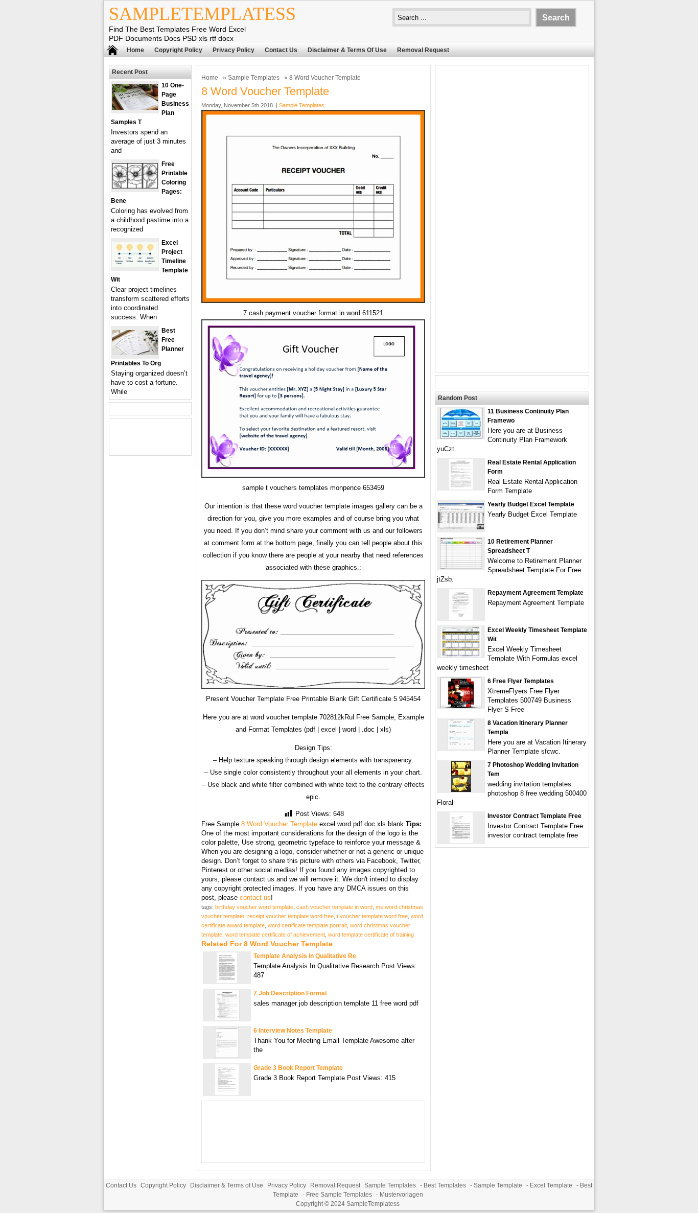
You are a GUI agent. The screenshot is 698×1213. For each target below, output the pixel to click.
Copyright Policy (178, 50)
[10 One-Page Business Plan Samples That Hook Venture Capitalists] (135, 107)
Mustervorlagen (401, 1194)
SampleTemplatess (202, 14)
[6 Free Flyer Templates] (460, 706)
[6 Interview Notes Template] (227, 1055)
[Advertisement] (512, 218)
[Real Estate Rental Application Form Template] (461, 487)
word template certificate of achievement (275, 934)
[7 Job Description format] (227, 1018)
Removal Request (423, 50)
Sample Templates (254, 77)
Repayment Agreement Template (535, 592)
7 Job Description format (290, 993)
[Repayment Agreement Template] (461, 617)
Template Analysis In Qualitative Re (304, 956)
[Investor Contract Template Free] (461, 841)
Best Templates (445, 1185)
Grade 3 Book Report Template (298, 1067)
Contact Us (281, 50)
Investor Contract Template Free (534, 816)
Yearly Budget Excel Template (530, 504)
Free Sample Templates (339, 1194)
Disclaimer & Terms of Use (347, 50)
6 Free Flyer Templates (520, 681)
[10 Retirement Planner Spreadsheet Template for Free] (461, 566)
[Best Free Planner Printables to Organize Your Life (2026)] (135, 353)
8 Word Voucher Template (279, 824)
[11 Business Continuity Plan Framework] (461, 436)
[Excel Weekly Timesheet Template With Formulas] (461, 655)
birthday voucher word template (254, 907)
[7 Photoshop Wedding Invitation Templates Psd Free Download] (461, 790)
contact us (255, 897)
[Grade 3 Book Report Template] (227, 1093)
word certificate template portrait (307, 925)
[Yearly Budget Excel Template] (461, 527)
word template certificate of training (371, 934)
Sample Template (498, 1185)
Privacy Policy (233, 50)
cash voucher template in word (334, 907)
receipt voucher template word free (290, 916)
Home (135, 50)
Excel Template (551, 1185)
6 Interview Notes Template (292, 1030)
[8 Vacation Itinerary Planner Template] (461, 748)
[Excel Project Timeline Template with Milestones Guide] (135, 265)
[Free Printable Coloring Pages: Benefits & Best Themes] (135, 186)
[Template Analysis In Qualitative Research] (227, 981)
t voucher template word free (372, 916)
